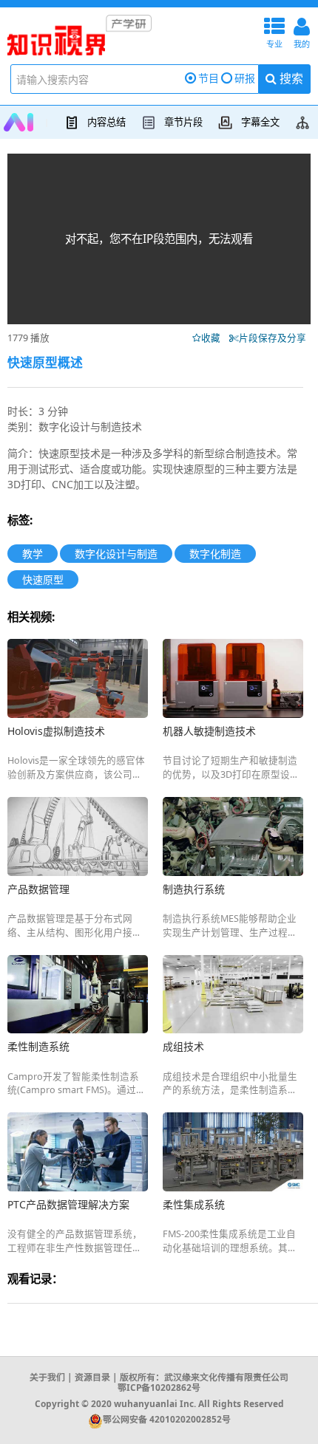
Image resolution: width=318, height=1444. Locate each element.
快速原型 (43, 579)
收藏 (214, 338)
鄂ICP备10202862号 (159, 1387)
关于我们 (47, 1377)
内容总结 (106, 122)
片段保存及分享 (275, 338)
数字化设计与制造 (116, 554)
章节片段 (183, 122)
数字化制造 (215, 554)
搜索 (290, 78)
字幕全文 (260, 122)
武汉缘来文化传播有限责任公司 (226, 1377)
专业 (274, 31)
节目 (208, 78)
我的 (302, 31)
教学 (32, 554)
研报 (244, 78)
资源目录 (92, 1377)
